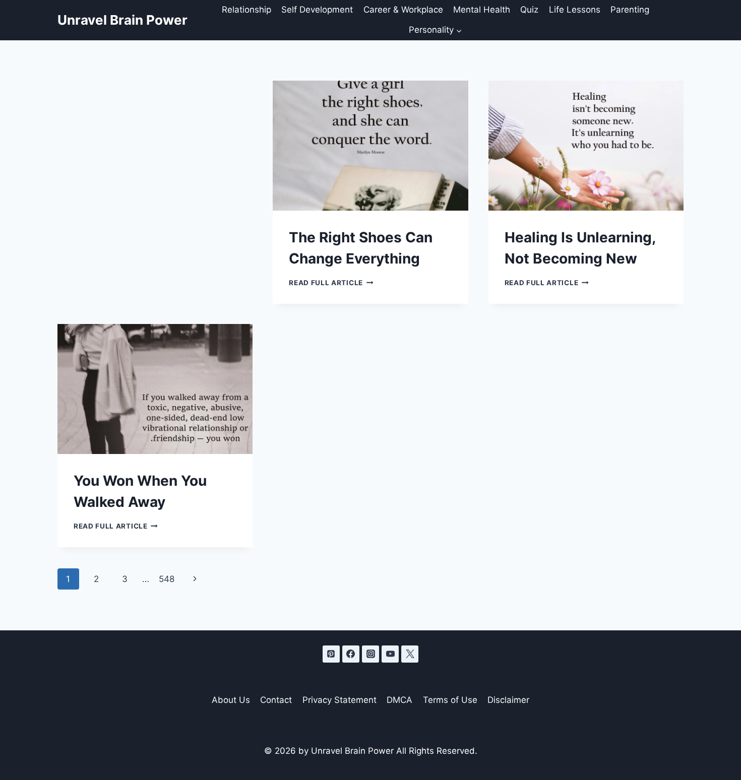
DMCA (399, 700)
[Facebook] (350, 654)
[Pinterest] (331, 654)
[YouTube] (390, 654)
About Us (231, 700)
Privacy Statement (339, 700)
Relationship (246, 10)
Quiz (529, 10)
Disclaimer (508, 700)
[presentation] (370, 146)
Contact (276, 700)
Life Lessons (574, 10)
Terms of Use (450, 700)
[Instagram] (370, 654)
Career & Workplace (403, 10)
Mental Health (481, 10)
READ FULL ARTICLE (331, 283)
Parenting (629, 10)
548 (166, 579)
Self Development (317, 10)
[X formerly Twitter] (409, 654)
